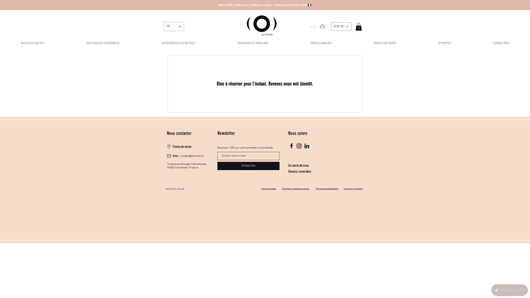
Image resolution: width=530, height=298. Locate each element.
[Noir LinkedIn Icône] (307, 146)
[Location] (169, 146)
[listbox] (341, 26)
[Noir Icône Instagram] (299, 146)
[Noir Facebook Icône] (291, 146)
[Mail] (169, 156)
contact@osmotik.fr (192, 156)
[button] (341, 26)
